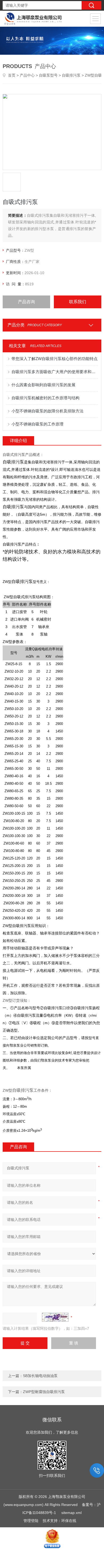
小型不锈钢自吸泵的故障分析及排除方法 (47, 411)
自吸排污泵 (71, 75)
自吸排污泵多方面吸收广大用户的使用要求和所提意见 (54, 371)
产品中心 (27, 75)
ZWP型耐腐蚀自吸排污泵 (44, 1392)
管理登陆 (30, 1521)
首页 (11, 75)
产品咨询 (26, 301)
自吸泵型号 (48, 75)
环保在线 (68, 1521)
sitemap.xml (71, 1512)
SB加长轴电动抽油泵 (40, 1376)
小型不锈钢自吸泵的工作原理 (37, 424)
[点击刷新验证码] (55, 1317)
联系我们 (77, 301)
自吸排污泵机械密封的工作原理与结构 (45, 398)
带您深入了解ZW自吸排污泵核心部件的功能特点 (54, 358)
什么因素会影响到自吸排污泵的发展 (43, 384)
